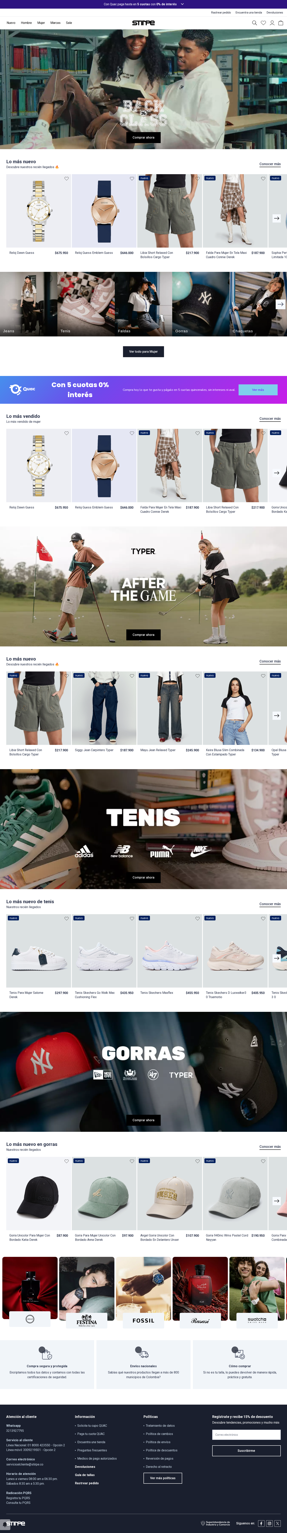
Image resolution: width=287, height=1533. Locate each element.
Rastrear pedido (87, 1483)
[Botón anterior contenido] (277, 218)
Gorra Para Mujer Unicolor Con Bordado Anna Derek (95, 1238)
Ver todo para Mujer (143, 351)
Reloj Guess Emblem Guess (94, 253)
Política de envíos (158, 1442)
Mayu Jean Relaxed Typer (158, 750)
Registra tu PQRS (18, 1498)
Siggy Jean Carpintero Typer (94, 750)
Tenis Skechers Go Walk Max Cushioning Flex (95, 995)
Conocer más (270, 164)
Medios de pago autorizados (97, 1458)
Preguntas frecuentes (92, 1450)
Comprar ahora (143, 137)
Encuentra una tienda (91, 1442)
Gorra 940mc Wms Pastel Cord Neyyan (227, 1238)
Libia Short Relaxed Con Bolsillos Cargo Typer (156, 255)
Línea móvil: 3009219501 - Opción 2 (31, 1450)
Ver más (258, 390)
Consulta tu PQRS (18, 1503)
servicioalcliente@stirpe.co (24, 1464)
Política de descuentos (161, 1450)
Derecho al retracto (159, 1467)
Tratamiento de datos (160, 1426)
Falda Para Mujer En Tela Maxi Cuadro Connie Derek (226, 255)
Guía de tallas (85, 1475)
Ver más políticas (163, 1478)
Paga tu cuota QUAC (91, 1434)
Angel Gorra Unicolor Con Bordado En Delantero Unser (159, 1238)
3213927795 (15, 1431)
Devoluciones (85, 1467)
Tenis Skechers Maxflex (156, 993)
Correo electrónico (226, 1434)
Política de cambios (159, 1434)
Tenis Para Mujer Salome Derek (26, 995)
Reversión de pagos (159, 1458)
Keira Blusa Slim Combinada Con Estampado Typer (225, 752)
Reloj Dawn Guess (21, 253)
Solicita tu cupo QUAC (92, 1426)
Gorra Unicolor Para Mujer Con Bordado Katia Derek (29, 1238)
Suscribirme (246, 1451)
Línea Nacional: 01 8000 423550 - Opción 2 (35, 1445)
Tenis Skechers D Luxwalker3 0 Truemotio (226, 995)
